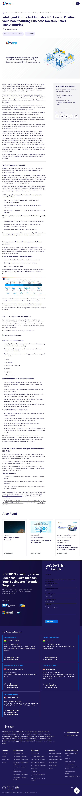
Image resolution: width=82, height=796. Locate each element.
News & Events (6, 759)
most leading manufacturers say (17, 118)
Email (50, 594)
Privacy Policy (75, 788)
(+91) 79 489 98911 (73, 735)
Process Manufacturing (55, 756)
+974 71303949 (11, 712)
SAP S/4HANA (35, 753)
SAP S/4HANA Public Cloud (38, 762)
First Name (51, 583)
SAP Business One (18, 753)
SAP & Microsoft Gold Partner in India (17, 458)
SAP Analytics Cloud (70, 761)
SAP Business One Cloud (19, 767)
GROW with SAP (35, 771)
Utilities (51, 768)
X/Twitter (48, 574)
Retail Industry (53, 762)
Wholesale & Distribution (55, 759)
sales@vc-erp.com (12, 657)
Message (48, 604)
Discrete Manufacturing (55, 753)
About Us (4, 753)
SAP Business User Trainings (72, 776)
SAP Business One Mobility (20, 756)
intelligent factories (11, 128)
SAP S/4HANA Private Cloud (38, 765)
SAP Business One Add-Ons (20, 759)
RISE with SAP (35, 768)
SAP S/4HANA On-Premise (38, 759)
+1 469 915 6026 (12, 686)
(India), (18, 501)
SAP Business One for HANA (20, 774)
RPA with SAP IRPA (70, 764)
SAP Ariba (67, 758)
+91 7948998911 (10, 501)
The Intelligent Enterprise (37, 756)
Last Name (51, 588)
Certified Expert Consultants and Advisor (22, 495)
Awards (4, 756)
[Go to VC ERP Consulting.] (3, 13)
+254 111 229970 (50, 686)
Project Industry (53, 765)
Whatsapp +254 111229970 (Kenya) (31, 501)
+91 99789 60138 (12, 659)
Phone (50, 599)
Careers (4, 762)
